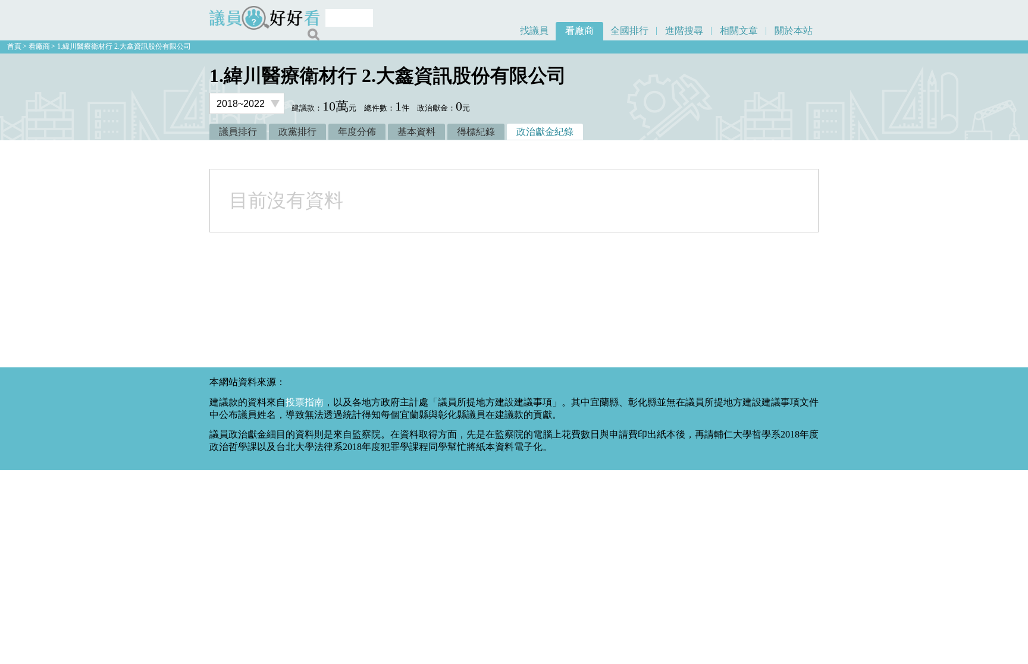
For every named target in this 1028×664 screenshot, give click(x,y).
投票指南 (305, 402)
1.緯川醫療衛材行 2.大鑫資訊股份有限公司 (124, 46)
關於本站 (794, 31)
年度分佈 (357, 132)
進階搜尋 (684, 31)
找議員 (534, 31)
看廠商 (579, 31)
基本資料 (416, 132)
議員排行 (238, 132)
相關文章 (739, 31)
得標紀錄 (476, 132)
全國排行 (629, 31)
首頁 (14, 46)
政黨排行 (297, 132)
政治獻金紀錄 (544, 132)
